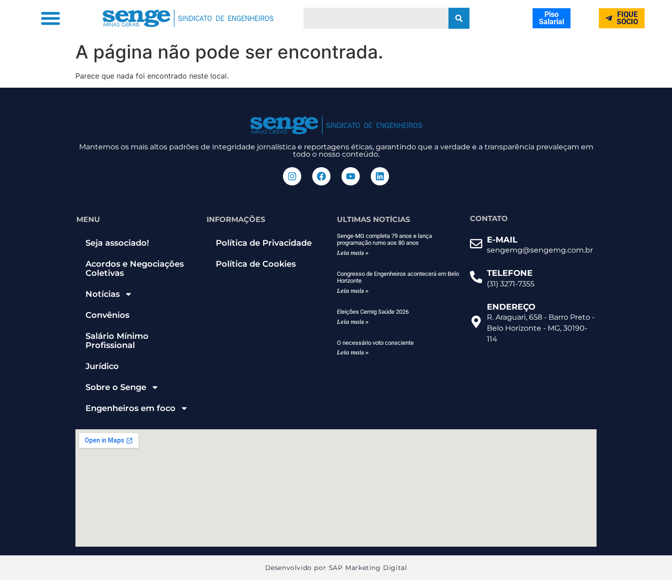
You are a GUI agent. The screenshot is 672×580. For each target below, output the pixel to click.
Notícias (102, 294)
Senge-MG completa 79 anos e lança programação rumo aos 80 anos (384, 239)
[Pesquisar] (458, 18)
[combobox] (376, 18)
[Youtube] (350, 176)
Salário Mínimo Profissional (117, 340)
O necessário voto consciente (375, 342)
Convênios (107, 315)
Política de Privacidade (264, 243)
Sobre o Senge (115, 387)
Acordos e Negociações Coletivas (134, 268)
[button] (50, 18)
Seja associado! (117, 243)
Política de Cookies (256, 264)
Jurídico (102, 366)
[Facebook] (321, 176)
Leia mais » (352, 253)
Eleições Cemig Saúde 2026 (373, 311)
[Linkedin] (380, 176)
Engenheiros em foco (130, 408)
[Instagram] (292, 176)
